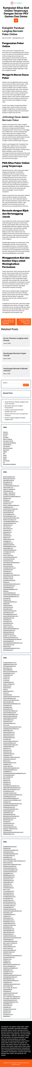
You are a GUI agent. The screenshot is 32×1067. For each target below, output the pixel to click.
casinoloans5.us (7, 605)
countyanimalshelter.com (10, 809)
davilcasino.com (8, 886)
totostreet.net (7, 884)
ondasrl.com (6, 961)
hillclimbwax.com (8, 820)
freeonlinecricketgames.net (11, 562)
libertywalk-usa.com (9, 478)
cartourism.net (7, 625)
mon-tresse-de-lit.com (10, 988)
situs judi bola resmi (15, 1048)
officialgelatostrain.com (10, 977)
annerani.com (7, 530)
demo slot (6, 450)
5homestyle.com (8, 650)
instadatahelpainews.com (10, 1002)
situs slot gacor (5, 1034)
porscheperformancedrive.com (12, 955)
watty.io (5, 689)
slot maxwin (21, 1035)
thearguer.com (7, 755)
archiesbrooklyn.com (9, 568)
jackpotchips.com (8, 934)
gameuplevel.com (8, 893)
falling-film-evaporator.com (11, 789)
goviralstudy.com (8, 623)
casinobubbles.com (9, 877)
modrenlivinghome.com (10, 1000)
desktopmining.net (8, 632)
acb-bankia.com (8, 777)
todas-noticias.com (9, 684)
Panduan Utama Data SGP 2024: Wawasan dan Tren (14, 410)
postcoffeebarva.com (9, 712)
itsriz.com (6, 693)
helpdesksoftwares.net (10, 846)
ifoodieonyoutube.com (9, 866)
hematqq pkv (13, 1051)
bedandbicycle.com (9, 921)
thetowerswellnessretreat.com (12, 975)
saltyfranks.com (8, 528)
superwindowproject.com (10, 616)
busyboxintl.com (8, 709)
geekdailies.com (8, 1004)
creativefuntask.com (9, 905)
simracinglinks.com (8, 511)
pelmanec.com (7, 668)
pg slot (10, 1030)
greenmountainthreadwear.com (12, 795)
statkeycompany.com (9, 520)
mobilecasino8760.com (10, 602)
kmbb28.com (7, 1007)
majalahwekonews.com (10, 664)
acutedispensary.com (9, 796)
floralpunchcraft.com (9, 759)
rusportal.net (7, 687)
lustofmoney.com (8, 825)
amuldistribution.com (9, 896)
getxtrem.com (7, 750)
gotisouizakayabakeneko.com (12, 704)
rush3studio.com (8, 675)
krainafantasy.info (8, 682)
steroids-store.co (8, 578)
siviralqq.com (7, 784)
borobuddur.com (8, 898)
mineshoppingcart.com (10, 868)
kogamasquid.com (8, 641)
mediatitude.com (8, 507)
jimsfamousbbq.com (9, 477)
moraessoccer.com (9, 552)
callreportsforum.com (9, 1009)
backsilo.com (7, 782)
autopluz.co (6, 500)
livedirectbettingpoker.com (11, 768)
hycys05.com (7, 739)
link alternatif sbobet (24, 1050)
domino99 (4, 1028)
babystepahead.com (9, 814)
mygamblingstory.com (9, 662)
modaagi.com (7, 541)
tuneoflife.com (7, 830)
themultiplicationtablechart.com (12, 643)
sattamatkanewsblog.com (11, 798)
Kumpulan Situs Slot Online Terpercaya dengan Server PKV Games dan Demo (16, 12)
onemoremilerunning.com (10, 741)
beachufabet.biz (8, 986)
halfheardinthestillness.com (11, 595)
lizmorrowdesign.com (9, 966)
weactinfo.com (7, 752)
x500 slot (14, 1035)
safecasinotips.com (9, 932)
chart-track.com (8, 555)
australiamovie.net (8, 480)
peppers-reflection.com (10, 829)
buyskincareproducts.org (10, 637)
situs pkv (5, 434)
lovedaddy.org (7, 771)
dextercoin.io (7, 646)
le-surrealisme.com (9, 514)
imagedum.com (7, 973)
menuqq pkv (4, 1026)
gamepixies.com (8, 927)
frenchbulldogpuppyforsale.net (12, 639)
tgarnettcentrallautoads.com (11, 496)
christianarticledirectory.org (11, 648)
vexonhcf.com (7, 503)
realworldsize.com (8, 720)
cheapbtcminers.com (9, 909)
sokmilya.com (7, 1011)
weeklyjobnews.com (9, 807)
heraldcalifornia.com (9, 923)
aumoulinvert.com (8, 612)
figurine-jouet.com (8, 995)
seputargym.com (8, 879)
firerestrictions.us (8, 566)
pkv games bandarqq (9, 443)
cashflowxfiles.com (8, 746)
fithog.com (6, 582)
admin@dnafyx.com (18, 38)
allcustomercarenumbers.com (12, 938)
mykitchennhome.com (9, 611)
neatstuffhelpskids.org (9, 550)
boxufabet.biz (7, 991)
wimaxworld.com (8, 561)
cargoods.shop (7, 695)
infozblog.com (7, 571)
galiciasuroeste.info (8, 545)
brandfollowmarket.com (10, 805)
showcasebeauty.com (9, 516)
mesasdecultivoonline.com (11, 729)
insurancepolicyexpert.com (11, 518)
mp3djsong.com (8, 484)
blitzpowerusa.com (8, 736)
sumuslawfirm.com (8, 791)
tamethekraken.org (9, 957)
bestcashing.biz (7, 564)
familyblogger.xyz (8, 939)
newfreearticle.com (9, 734)
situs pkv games (8, 448)
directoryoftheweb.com (10, 671)
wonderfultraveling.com (10, 557)
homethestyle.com (8, 895)
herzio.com (6, 679)
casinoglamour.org (8, 645)
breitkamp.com (7, 945)
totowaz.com (7, 802)
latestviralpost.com (9, 732)
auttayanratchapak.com (10, 711)
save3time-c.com (8, 502)
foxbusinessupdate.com (10, 770)
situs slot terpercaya (7, 1032)
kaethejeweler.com (8, 979)
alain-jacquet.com (8, 702)
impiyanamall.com (8, 880)
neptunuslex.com (8, 487)
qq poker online (22, 1051)
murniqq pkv (4, 1051)
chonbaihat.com (8, 573)
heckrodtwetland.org (9, 593)
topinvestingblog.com (9, 523)
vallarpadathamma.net (10, 718)
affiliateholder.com (8, 834)
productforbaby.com (9, 723)
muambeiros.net (8, 570)
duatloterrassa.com (9, 952)
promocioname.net (9, 559)
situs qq (5, 432)
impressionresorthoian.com (11, 786)
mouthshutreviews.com (10, 871)
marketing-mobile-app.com (11, 757)
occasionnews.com (8, 823)
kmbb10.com (7, 748)
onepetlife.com (7, 982)
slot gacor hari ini (8, 441)
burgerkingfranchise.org (10, 716)
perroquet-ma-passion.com (11, 998)
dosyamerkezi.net (8, 512)
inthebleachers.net (8, 634)
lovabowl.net (7, 848)
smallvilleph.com (8, 543)
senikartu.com (7, 686)
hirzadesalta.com (8, 873)
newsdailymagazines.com (10, 854)
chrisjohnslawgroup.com (10, 941)
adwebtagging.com (9, 811)
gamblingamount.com (9, 818)
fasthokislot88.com (8, 930)
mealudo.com (7, 764)
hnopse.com (6, 821)
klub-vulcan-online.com (10, 943)
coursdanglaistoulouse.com (11, 486)
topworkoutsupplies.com (10, 870)
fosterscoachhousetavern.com (12, 727)
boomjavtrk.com (8, 1014)
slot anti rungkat (25, 1032)
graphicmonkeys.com (9, 925)
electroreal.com (8, 863)
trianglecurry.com (8, 971)
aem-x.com (6, 889)
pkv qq (5, 436)
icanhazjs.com (7, 620)
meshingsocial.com (8, 754)
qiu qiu (5, 457)
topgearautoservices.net (10, 993)
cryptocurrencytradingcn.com (12, 800)
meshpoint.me (7, 705)
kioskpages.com (8, 970)
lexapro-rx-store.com (9, 636)
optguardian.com (8, 882)
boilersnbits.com (8, 730)
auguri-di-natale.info (9, 489)
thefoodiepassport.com (10, 614)
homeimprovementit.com (10, 850)
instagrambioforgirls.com (10, 745)
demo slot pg (5, 1048)
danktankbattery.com (9, 762)
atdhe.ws (5, 591)
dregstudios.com (8, 548)
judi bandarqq (7, 444)
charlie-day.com (8, 766)
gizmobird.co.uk (7, 482)
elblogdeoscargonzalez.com (11, 575)
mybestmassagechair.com (11, 596)
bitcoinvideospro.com (9, 698)
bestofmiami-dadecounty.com (12, 864)
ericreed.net (6, 598)
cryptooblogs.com (8, 891)
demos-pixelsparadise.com (11, 505)
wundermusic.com (8, 900)
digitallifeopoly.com (9, 875)
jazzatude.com (7, 532)
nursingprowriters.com (9, 793)
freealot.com (7, 916)
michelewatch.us (8, 491)
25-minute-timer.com (9, 904)
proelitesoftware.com (9, 936)
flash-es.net (6, 779)
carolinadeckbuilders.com (10, 521)
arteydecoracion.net (9, 580)
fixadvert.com (7, 498)
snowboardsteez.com (9, 743)
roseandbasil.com (8, 587)
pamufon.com (7, 954)
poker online (20, 1026)
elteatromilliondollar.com (10, 714)
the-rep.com (7, 527)
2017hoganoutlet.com (9, 666)
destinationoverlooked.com (11, 816)
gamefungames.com (9, 902)
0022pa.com (6, 534)
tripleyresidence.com (9, 946)
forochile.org (7, 553)
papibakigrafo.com (8, 618)
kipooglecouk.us (7, 609)
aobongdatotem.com (9, 859)
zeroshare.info (7, 536)
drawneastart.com (8, 929)
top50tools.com (8, 525)
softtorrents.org (8, 948)
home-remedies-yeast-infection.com (14, 861)
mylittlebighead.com (9, 914)
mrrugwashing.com (8, 775)
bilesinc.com (6, 537)
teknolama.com (7, 721)
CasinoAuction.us (8, 607)
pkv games (6, 446)
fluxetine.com (7, 600)
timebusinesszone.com (10, 827)
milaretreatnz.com (8, 539)
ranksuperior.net (8, 812)
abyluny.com (7, 1013)
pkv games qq (19, 1053)
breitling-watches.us (9, 495)
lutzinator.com (7, 959)
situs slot (16, 1032)
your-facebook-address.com (11, 996)
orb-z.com (6, 725)
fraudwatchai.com (8, 888)
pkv (4, 453)
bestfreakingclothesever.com (12, 787)
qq (4, 462)
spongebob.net (7, 707)
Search (5, 383)
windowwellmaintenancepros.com (13, 832)
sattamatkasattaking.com (11, 980)
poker (5, 455)
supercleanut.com (8, 920)
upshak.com (6, 780)
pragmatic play (15, 1034)
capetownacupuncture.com (11, 696)
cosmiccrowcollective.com (11, 700)
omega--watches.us (9, 493)
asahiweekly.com (8, 918)
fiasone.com (6, 761)
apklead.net (6, 1016)
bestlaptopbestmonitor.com (11, 584)
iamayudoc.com (8, 913)
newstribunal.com (8, 852)
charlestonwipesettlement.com (12, 804)
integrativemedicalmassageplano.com (14, 773)
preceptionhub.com (9, 855)
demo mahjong (7, 439)
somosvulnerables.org (9, 950)
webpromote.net (8, 577)
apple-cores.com (8, 627)
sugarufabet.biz (7, 989)
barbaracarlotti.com (9, 630)
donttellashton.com (9, 673)
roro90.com (6, 677)
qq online (5, 437)
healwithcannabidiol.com (10, 968)
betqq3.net (6, 603)
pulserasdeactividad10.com (11, 628)
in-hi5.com (6, 680)
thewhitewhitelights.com (10, 589)
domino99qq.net (8, 670)
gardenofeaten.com (9, 737)
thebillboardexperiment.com (11, 984)
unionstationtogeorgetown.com (12, 911)
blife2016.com (7, 963)
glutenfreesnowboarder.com (11, 964)
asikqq (5, 452)
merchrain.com (7, 1005)
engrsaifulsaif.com (8, 907)
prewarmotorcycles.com (10, 509)
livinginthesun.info (8, 691)
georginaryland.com (9, 586)
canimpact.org (7, 621)
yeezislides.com (7, 857)
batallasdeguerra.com (9, 546)
